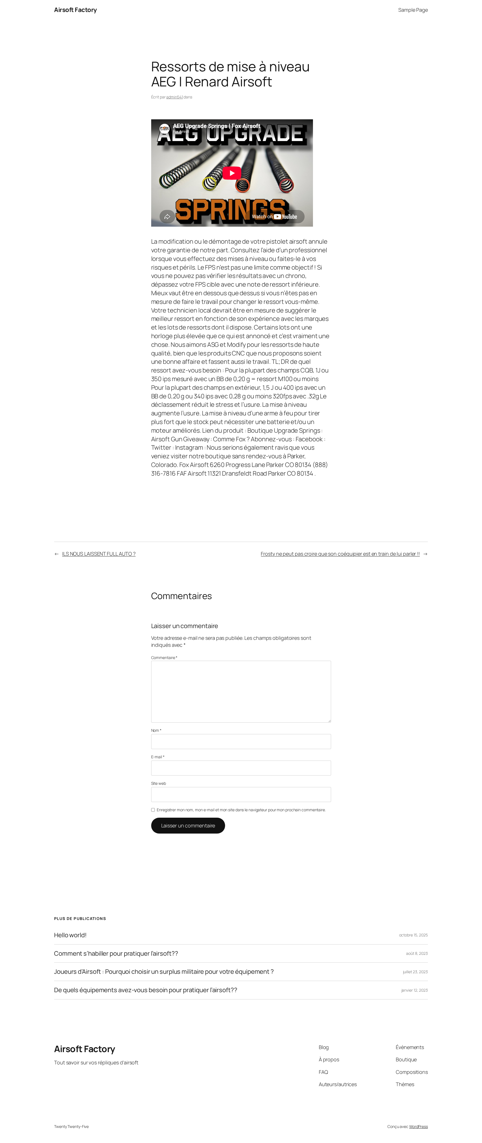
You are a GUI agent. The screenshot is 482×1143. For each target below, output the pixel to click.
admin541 (174, 97)
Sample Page (413, 9)
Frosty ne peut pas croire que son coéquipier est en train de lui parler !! (340, 553)
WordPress (418, 1126)
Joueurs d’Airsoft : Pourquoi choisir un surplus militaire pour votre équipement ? (164, 971)
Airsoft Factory (75, 10)
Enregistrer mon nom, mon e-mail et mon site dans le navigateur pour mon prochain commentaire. (241, 809)
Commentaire (164, 657)
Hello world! (70, 935)
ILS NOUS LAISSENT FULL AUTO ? (99, 553)
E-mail (158, 756)
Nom (156, 730)
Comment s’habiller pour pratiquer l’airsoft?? (116, 953)
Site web (158, 783)
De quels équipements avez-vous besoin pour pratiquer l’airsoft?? (145, 990)
